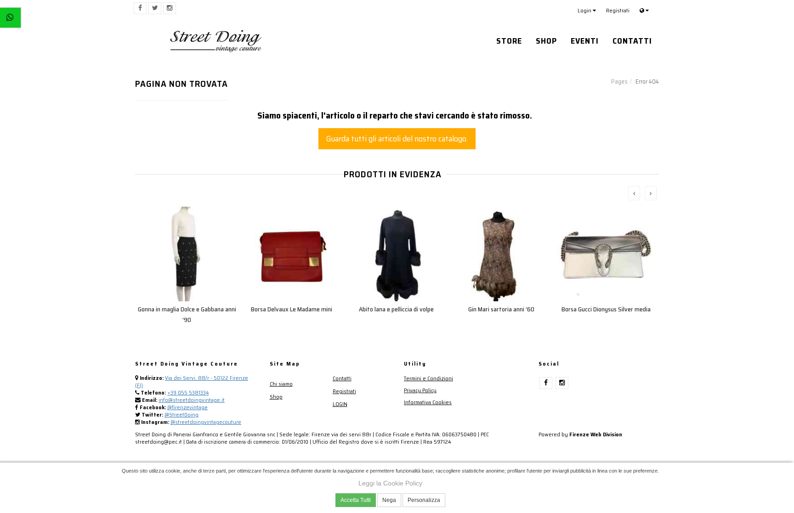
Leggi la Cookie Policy (390, 483)
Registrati (618, 10)
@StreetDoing (181, 414)
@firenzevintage (187, 407)
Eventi (585, 40)
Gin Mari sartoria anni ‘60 (501, 309)
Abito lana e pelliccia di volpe (396, 309)
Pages (619, 81)
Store (509, 40)
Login (585, 10)
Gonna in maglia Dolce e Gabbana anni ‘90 (187, 314)
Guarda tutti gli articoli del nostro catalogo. (397, 138)
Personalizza (424, 500)
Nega (389, 500)
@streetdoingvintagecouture (205, 421)
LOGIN (340, 404)
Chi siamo (281, 383)
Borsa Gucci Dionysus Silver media (606, 309)
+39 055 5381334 (188, 392)
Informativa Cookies (428, 402)
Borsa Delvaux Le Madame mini (291, 309)
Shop (546, 40)
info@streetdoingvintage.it (192, 399)
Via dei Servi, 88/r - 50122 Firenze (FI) (191, 381)
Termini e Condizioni (428, 378)
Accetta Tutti (355, 500)
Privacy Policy (420, 390)
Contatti (632, 40)
